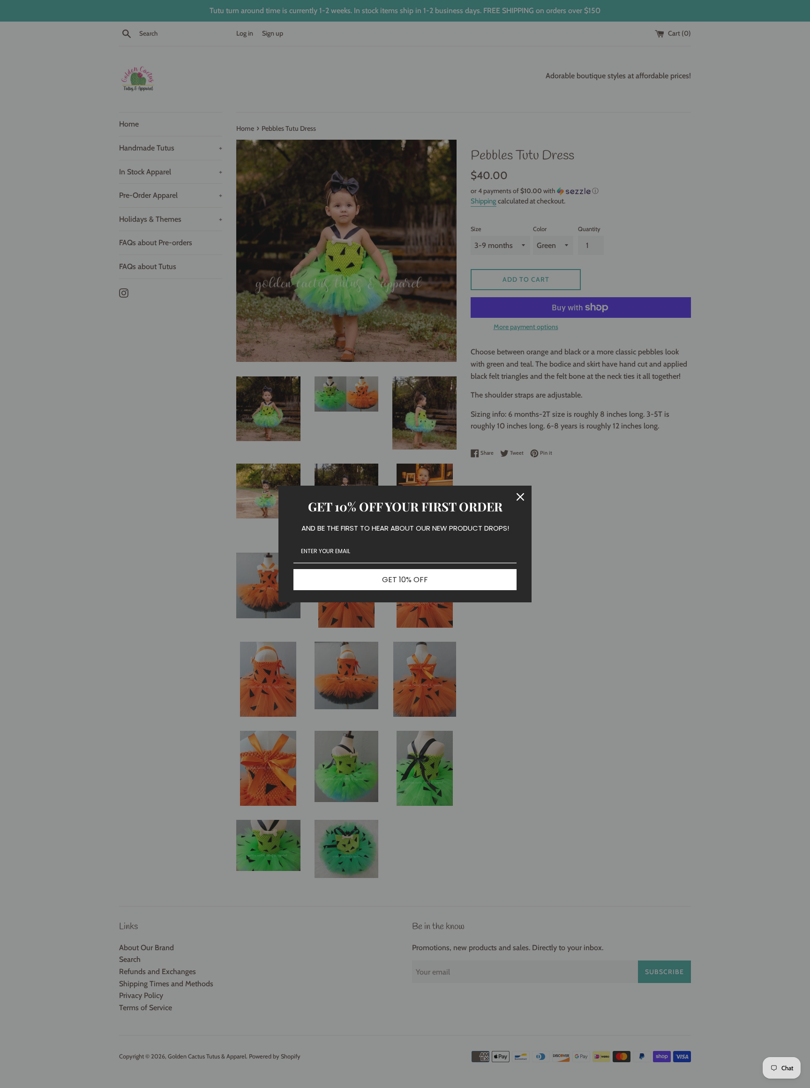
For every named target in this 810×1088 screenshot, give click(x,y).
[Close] (520, 497)
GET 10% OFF (405, 579)
